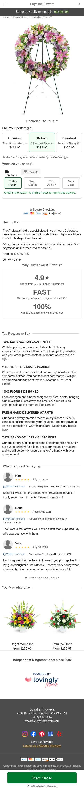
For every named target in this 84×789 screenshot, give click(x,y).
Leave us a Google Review (42, 746)
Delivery (12, 174)
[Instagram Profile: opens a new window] (25, 734)
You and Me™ (36, 554)
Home (6, 16)
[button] (75, 780)
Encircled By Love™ (40, 486)
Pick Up (33, 172)
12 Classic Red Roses (41, 518)
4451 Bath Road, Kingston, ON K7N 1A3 (42, 713)
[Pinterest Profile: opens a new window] (42, 734)
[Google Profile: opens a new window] (50, 734)
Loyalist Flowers (42, 3)
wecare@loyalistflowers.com (42, 721)
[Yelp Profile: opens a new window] (59, 734)
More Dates (71, 182)
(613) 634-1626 (42, 717)
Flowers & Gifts (20, 16)
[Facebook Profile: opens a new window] (33, 734)
